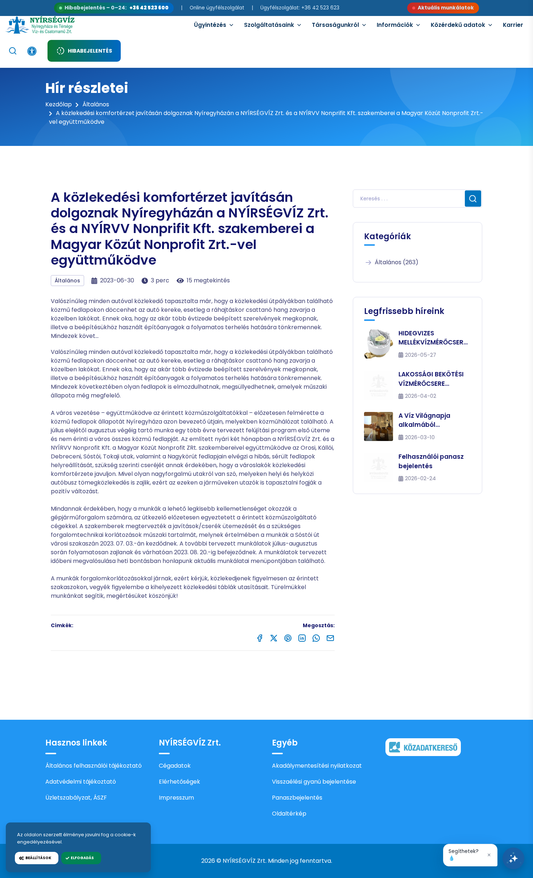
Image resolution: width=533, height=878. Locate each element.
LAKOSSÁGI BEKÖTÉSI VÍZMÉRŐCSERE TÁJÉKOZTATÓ (431, 379)
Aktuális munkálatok (446, 7)
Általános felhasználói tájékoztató (93, 765)
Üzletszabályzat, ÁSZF (76, 797)
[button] (470, 855)
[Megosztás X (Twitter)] (273, 638)
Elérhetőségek (179, 781)
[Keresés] (12, 50)
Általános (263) (396, 262)
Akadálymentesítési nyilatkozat (317, 765)
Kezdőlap (58, 104)
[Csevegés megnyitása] (513, 858)
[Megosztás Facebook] (259, 638)
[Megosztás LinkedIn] (302, 638)
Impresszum (176, 797)
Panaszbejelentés (297, 797)
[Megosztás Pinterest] (288, 638)
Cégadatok (175, 765)
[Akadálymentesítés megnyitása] (32, 51)
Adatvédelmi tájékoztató (80, 781)
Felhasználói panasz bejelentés (431, 461)
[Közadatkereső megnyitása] (423, 747)
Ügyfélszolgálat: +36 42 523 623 (299, 7)
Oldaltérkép (289, 813)
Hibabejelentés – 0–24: (117, 7)
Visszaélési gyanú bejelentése (314, 781)
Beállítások (37, 858)
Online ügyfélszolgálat (217, 7)
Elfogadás (81, 858)
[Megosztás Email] (330, 638)
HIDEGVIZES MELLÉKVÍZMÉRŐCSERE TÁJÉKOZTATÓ (432, 338)
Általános (95, 104)
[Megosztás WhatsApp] (316, 638)
